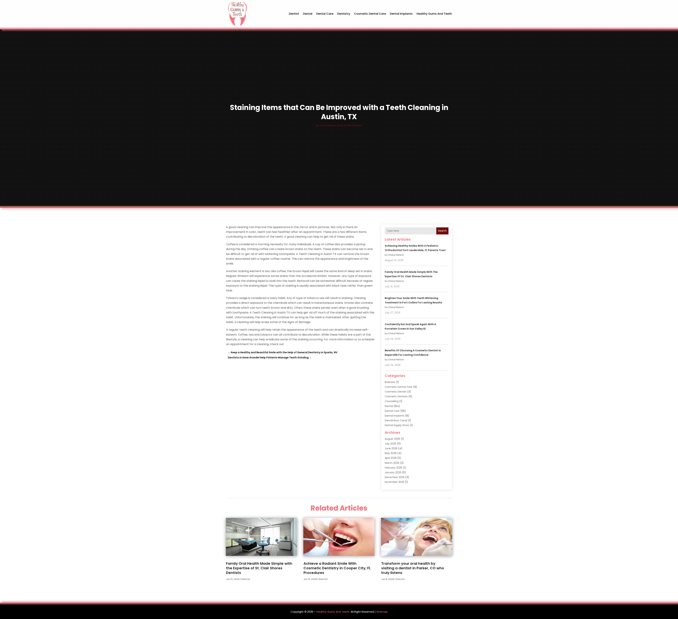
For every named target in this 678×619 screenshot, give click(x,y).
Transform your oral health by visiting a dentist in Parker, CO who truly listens (412, 568)
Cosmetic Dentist (395, 391)
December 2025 (395, 477)
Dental (307, 14)
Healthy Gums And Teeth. (333, 612)
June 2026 (391, 448)
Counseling (392, 401)
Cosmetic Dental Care (370, 14)
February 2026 (393, 467)
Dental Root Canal (396, 420)
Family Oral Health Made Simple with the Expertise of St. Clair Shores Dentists (259, 568)
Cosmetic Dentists (396, 396)
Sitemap (382, 612)
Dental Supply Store (397, 425)
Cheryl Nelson (327, 125)
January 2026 (393, 472)
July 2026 (390, 443)
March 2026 (392, 463)
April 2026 (391, 458)
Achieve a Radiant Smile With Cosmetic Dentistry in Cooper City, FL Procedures (337, 568)
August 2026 (392, 439)
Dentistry (343, 14)
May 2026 (391, 453)
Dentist (294, 14)
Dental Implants (401, 14)
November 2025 (394, 482)
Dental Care (324, 14)
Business (390, 382)
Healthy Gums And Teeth (434, 14)
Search (442, 231)
